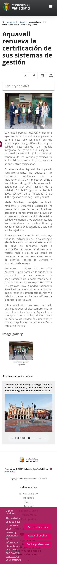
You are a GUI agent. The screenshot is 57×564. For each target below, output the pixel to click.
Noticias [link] (22, 22)
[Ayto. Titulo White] (21, 6)
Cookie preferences (38, 544)
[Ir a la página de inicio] (7, 6)
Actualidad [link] (12, 22)
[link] (3, 22)
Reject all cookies (38, 535)
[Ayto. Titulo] (31, 460)
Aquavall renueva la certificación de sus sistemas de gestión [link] (24, 23)
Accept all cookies (38, 527)
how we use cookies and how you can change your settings (14, 553)
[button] (51, 7)
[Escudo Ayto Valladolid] (22, 460)
